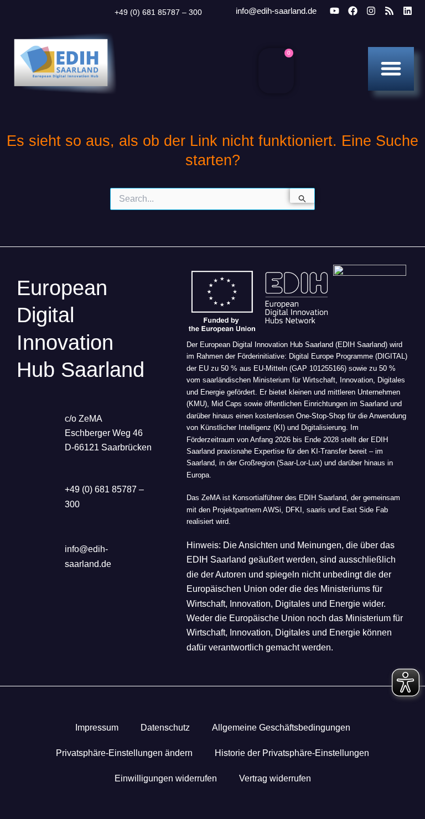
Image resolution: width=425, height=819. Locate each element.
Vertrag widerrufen (275, 778)
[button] (391, 68)
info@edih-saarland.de (276, 10)
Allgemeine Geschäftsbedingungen (281, 727)
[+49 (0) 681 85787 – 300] (100, 12)
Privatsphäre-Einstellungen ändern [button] (124, 753)
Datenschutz (165, 727)
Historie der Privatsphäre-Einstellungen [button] (292, 753)
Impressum (96, 727)
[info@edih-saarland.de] (221, 11)
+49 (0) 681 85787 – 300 (158, 12)
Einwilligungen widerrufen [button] (166, 778)
